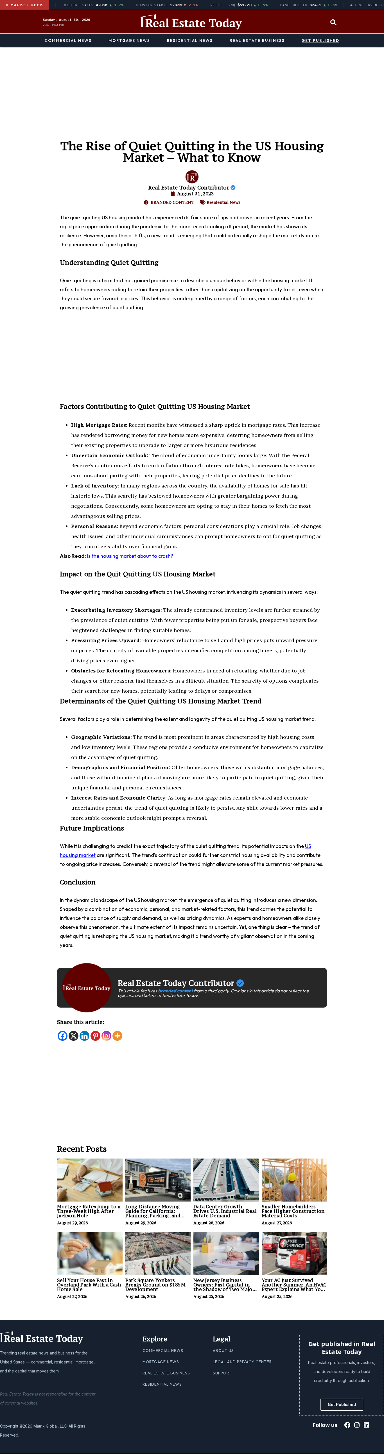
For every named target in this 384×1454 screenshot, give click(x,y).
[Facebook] (62, 1036)
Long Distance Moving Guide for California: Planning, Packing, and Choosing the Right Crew (156, 1213)
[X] (73, 1036)
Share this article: (80, 1022)
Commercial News (68, 40)
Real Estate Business (257, 40)
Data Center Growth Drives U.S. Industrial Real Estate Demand (225, 1211)
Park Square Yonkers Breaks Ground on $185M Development (155, 1284)
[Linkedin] (84, 1036)
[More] (117, 1036)
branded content (175, 991)
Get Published (320, 40)
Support (222, 1373)
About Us (223, 1350)
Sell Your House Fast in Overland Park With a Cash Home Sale (89, 1284)
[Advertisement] (192, 89)
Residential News (190, 40)
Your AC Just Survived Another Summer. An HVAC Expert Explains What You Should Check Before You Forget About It (294, 1289)
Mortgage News (129, 40)
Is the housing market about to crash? (130, 556)
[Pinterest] (95, 1036)
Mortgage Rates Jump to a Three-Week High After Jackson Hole (88, 1211)
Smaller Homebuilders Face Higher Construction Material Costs (293, 1211)
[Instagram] (106, 1036)
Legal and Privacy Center (242, 1361)
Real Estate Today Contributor (189, 187)
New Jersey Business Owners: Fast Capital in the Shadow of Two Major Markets (224, 1287)
